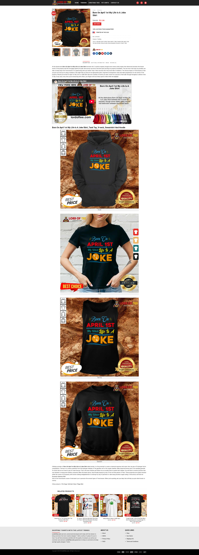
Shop (128, 533)
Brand (107, 62)
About (104, 533)
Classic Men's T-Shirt (112, 41)
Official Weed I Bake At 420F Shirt (111, 518)
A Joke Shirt (98, 41)
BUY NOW (97, 24)
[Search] (137, 3)
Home (77, 3)
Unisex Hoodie (104, 43)
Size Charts (130, 536)
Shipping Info (130, 538)
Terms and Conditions (132, 541)
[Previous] (54, 28)
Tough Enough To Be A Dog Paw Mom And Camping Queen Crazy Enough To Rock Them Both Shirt (135, 520)
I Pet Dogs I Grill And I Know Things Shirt (72, 484)
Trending (83, 3)
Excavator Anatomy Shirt (59, 476)
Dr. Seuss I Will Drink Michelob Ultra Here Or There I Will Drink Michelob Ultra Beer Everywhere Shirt (87, 520)
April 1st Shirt (104, 41)
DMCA (104, 536)
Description (86, 62)
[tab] (86, 62)
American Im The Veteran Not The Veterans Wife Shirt (63, 519)
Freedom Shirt (120, 41)
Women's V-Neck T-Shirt (121, 43)
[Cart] (145, 3)
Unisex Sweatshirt (112, 43)
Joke (83, 74)
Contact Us (115, 3)
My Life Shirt (97, 43)
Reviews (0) (113, 62)
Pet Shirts (105, 3)
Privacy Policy (106, 538)
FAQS (103, 541)
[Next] (87, 28)
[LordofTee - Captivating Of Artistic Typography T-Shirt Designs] (62, 3)
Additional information (98, 62)
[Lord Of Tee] (98, 49)
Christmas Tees (94, 3)
